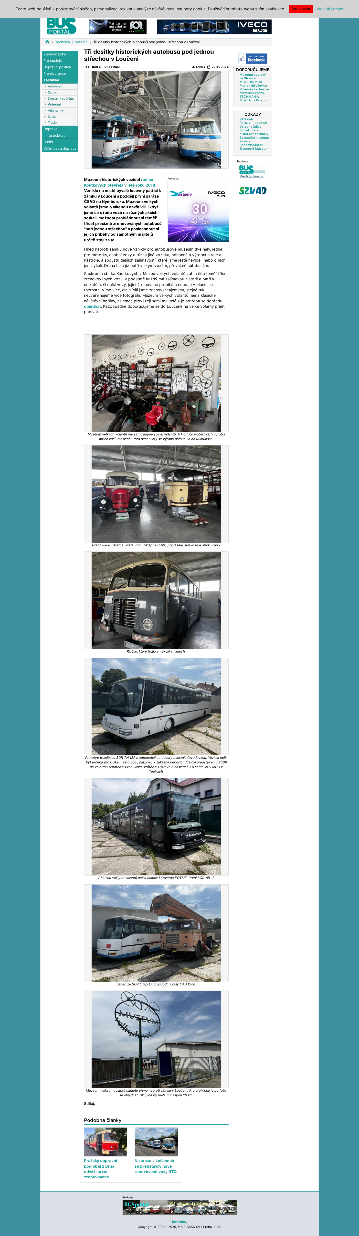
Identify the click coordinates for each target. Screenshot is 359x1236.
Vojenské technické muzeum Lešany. (254, 91)
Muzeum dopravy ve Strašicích (253, 76)
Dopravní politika (57, 67)
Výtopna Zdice (250, 126)
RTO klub (246, 119)
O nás (48, 142)
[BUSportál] (179, 1207)
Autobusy (55, 86)
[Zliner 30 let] (198, 211)
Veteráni (81, 42)
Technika (62, 42)
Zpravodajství (54, 54)
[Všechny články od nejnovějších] (252, 171)
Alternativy (56, 110)
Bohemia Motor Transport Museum (254, 146)
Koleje (52, 116)
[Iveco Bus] (214, 26)
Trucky (53, 122)
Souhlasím (300, 8)
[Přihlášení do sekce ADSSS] (252, 191)
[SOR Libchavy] (118, 26)
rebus (198, 67)
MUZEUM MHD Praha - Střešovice (253, 83)
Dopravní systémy (61, 98)
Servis (52, 92)
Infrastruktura (54, 135)
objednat (92, 306)
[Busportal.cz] (61, 25)
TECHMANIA (249, 96)
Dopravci (50, 129)
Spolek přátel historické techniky (254, 132)
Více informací (330, 8)
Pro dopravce (54, 74)
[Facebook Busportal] (252, 58)
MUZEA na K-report (254, 100)
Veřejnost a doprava (59, 148)
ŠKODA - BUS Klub (253, 123)
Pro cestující (53, 61)
